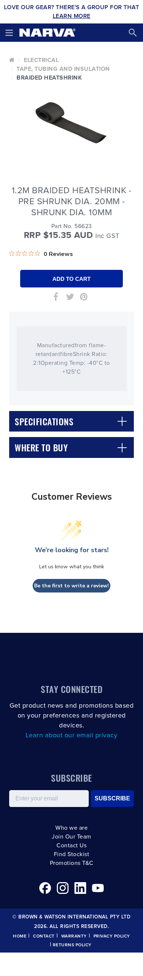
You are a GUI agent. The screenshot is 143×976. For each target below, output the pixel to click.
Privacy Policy (112, 936)
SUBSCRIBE (112, 798)
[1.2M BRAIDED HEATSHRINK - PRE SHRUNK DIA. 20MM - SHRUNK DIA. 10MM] (71, 122)
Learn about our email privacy (72, 735)
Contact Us (71, 845)
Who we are (71, 828)
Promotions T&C (72, 863)
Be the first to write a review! (71, 585)
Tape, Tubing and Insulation (63, 69)
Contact (44, 936)
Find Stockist (71, 854)
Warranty (74, 936)
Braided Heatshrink (49, 78)
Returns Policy (72, 945)
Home (19, 936)
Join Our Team (71, 837)
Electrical (41, 60)
